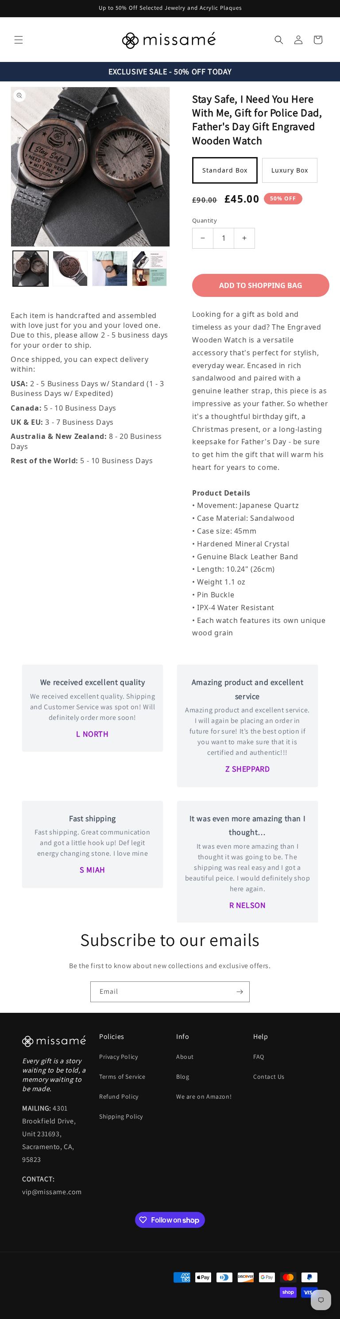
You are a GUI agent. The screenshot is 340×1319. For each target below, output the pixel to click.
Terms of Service (122, 1077)
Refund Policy (119, 1096)
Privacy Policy (118, 1057)
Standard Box (224, 170)
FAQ (258, 1057)
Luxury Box (289, 170)
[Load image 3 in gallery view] (110, 268)
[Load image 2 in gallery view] (70, 268)
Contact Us (269, 1077)
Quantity (204, 220)
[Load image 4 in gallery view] (149, 268)
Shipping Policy (121, 1116)
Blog (182, 1077)
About (185, 1057)
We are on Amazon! (204, 1096)
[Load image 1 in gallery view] (30, 268)
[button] (18, 40)
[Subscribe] (239, 991)
